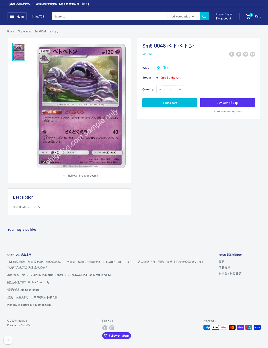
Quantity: (148, 89)
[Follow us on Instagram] (111, 327)
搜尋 (222, 261)
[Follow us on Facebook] (104, 327)
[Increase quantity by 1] (180, 89)
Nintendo (148, 54)
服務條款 (224, 267)
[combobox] (110, 16)
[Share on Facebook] (231, 54)
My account (223, 18)
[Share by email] (252, 54)
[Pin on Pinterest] (238, 54)
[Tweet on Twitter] (245, 54)
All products (24, 31)
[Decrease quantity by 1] (160, 89)
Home (10, 31)
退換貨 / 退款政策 (230, 273)
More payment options (227, 111)
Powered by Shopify (18, 325)
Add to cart (170, 103)
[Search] (204, 16)
